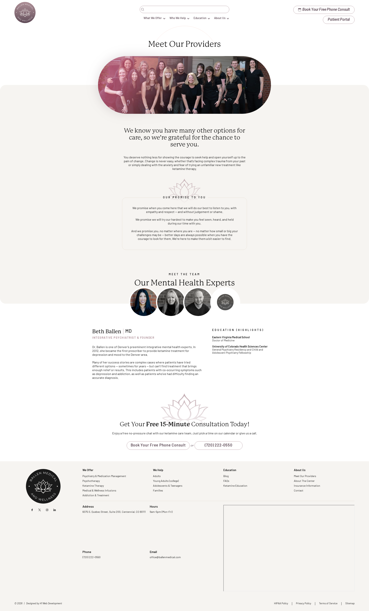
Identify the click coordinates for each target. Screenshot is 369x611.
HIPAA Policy (281, 603)
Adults (157, 476)
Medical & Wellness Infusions (99, 490)
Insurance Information (307, 486)
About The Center (304, 481)
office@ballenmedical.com (165, 557)
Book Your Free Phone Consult (158, 445)
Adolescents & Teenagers (167, 486)
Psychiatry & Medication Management (104, 476)
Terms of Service (328, 603)
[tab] (144, 302)
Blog (226, 476)
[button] (153, 18)
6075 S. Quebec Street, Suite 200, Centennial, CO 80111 (114, 512)
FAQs (226, 481)
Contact (298, 490)
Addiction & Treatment (95, 495)
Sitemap (350, 603)
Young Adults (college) (166, 481)
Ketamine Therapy (93, 486)
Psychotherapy (91, 481)
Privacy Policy (303, 603)
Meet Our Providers (305, 476)
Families (158, 490)
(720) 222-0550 (218, 445)
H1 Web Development (51, 603)
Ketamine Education (235, 486)
